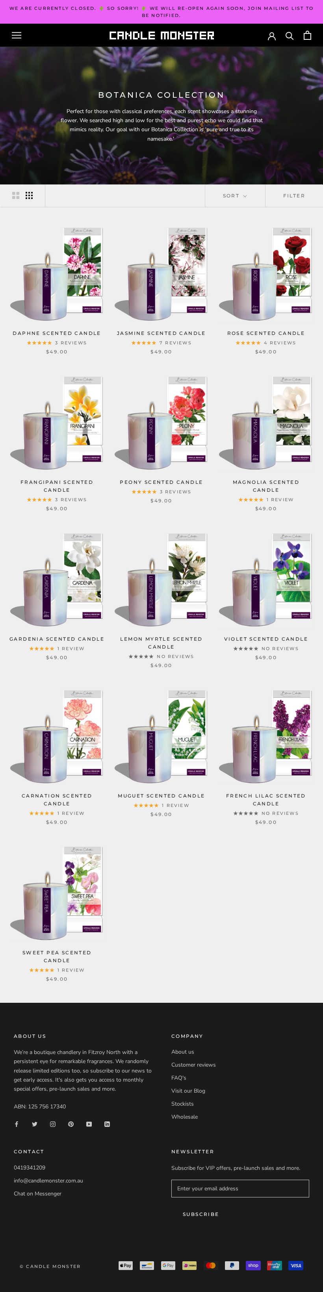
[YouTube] (89, 1123)
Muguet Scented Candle (161, 796)
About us (182, 1052)
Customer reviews (193, 1065)
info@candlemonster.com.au (48, 1180)
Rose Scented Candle (266, 333)
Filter (294, 196)
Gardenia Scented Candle (56, 639)
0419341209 (29, 1167)
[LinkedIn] (107, 1123)
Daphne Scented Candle (57, 333)
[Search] (290, 35)
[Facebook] (16, 1123)
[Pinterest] (71, 1123)
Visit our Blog (188, 1091)
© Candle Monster (50, 1266)
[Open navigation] (16, 35)
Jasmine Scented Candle (161, 333)
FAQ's (178, 1078)
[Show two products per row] (15, 195)
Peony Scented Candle (161, 482)
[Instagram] (53, 1123)
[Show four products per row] (29, 195)
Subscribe (201, 1214)
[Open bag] (307, 35)
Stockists (182, 1104)
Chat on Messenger (37, 1193)
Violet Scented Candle (266, 639)
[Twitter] (34, 1123)
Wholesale (184, 1117)
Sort (232, 196)
